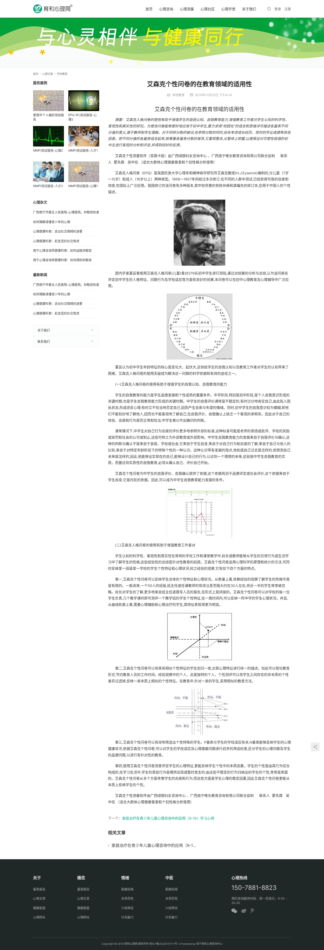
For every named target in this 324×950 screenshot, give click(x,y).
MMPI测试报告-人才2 (48, 186)
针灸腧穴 (127, 917)
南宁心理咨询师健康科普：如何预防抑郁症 (62, 260)
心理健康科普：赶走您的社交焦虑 (56, 241)
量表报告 (39, 889)
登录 (277, 9)
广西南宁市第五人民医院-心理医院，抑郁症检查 (66, 212)
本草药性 (127, 898)
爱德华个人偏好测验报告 (48, 117)
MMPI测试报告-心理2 (48, 150)
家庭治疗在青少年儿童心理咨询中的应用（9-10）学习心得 (168, 818)
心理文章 (39, 898)
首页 (149, 9)
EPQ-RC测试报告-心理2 (82, 117)
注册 (287, 9)
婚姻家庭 (39, 908)
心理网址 (39, 917)
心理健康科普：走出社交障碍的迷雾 (57, 231)
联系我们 (43, 341)
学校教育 (178, 95)
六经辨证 (127, 908)
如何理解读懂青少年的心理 (51, 222)
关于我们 (249, 9)
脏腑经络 (127, 889)
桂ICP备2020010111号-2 (164, 943)
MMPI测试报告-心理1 (83, 186)
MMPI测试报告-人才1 (83, 150)
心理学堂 (228, 9)
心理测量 (187, 9)
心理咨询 (166, 9)
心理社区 (208, 9)
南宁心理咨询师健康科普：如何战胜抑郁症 (62, 250)
